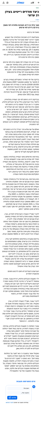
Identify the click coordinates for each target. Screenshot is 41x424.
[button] (32, 3)
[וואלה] (20, 3)
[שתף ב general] (3, 3)
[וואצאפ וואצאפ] (7, 3)
